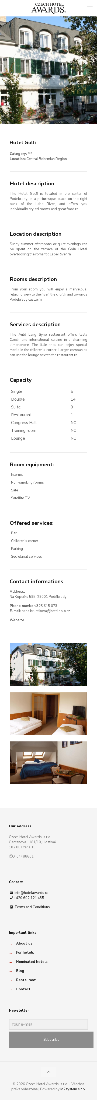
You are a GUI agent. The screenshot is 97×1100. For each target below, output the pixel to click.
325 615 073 (46, 605)
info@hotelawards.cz (31, 892)
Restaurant (26, 980)
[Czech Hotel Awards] (48, 8)
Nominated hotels (31, 961)
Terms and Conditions (32, 907)
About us (24, 943)
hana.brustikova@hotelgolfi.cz (46, 611)
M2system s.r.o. (73, 1089)
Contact (23, 989)
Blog (20, 971)
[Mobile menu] (89, 8)
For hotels (25, 952)
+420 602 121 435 (29, 898)
